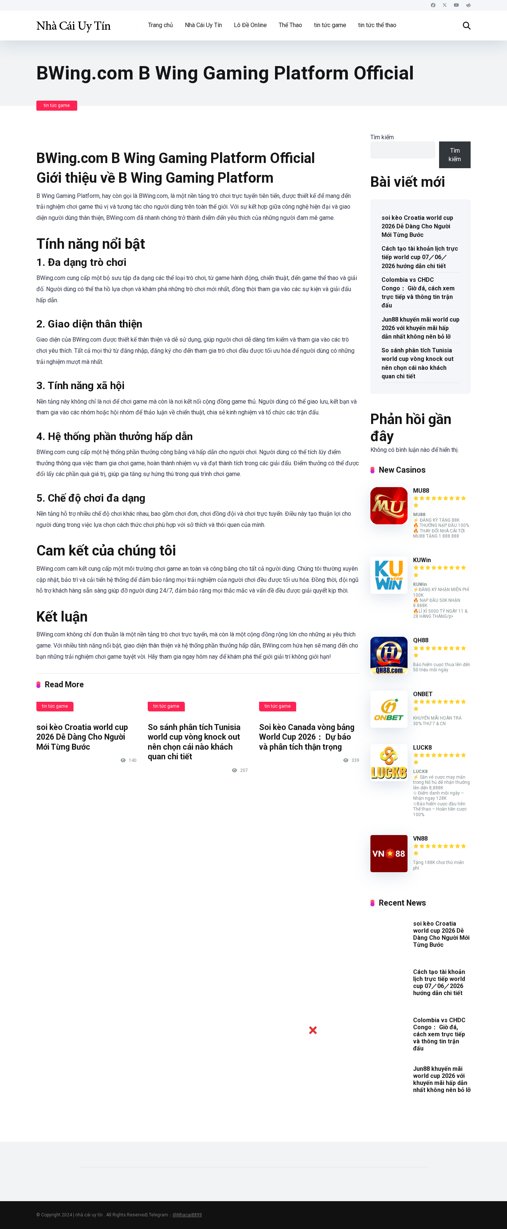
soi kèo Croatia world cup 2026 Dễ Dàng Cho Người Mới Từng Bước (82, 737)
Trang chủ (160, 25)
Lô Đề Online (250, 25)
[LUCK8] (389, 779)
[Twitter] (444, 5)
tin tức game (330, 25)
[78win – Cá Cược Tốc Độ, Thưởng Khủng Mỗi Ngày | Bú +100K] (73, 23)
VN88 (420, 838)
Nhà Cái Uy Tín (203, 25)
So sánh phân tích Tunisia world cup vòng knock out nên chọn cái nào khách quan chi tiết (194, 742)
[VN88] (389, 870)
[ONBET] (389, 725)
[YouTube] (456, 5)
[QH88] (389, 671)
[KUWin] (389, 591)
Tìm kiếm (382, 137)
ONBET (423, 694)
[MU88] (389, 522)
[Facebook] (433, 5)
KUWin (422, 560)
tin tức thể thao (377, 25)
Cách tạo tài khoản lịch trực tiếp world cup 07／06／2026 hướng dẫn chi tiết (420, 257)
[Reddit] (468, 5)
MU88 (421, 490)
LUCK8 (422, 747)
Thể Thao (290, 25)
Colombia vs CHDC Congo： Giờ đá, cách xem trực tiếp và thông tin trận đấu (418, 292)
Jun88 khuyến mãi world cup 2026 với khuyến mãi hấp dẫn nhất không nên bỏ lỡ (420, 328)
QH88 (420, 640)
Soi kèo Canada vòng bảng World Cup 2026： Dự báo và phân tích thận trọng (306, 737)
